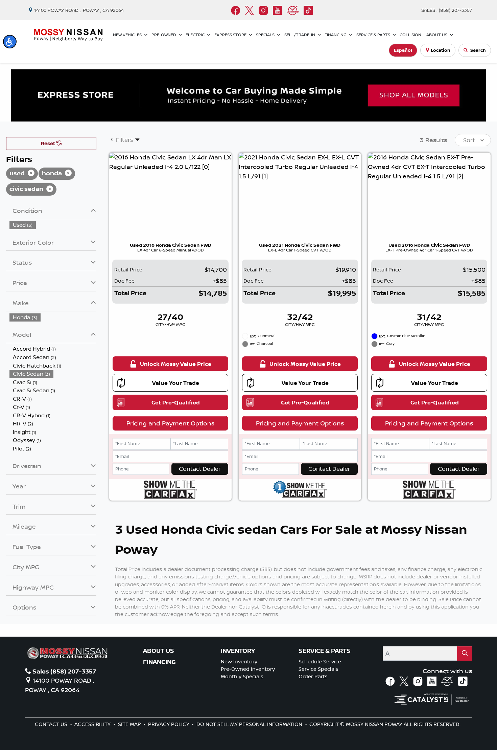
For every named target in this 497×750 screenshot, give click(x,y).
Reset (48, 143)
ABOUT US (158, 650)
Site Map (130, 724)
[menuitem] (53, 225)
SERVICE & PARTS (325, 650)
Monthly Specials (242, 676)
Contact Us (52, 724)
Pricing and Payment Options (170, 423)
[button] (10, 41)
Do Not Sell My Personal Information (250, 724)
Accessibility (93, 724)
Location (440, 50)
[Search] (464, 653)
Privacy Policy (169, 724)
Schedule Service (320, 661)
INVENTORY (238, 650)
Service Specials (318, 668)
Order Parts (313, 676)
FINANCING (159, 662)
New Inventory (239, 661)
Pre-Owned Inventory (248, 668)
